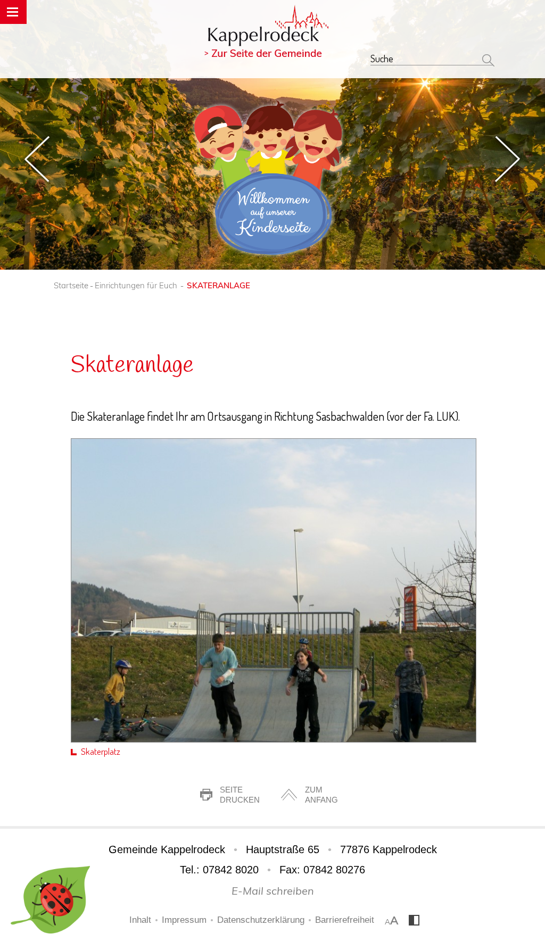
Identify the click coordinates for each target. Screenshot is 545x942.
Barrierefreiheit (344, 920)
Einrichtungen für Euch (136, 285)
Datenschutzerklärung (260, 920)
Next (508, 159)
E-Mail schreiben (273, 890)
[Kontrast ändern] (414, 923)
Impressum (184, 920)
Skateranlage (218, 285)
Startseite (71, 285)
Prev (37, 159)
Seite (240, 794)
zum (321, 794)
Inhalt (140, 920)
